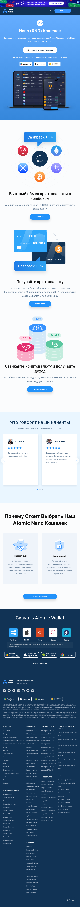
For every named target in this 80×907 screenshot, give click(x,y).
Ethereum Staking (32, 850)
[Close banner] (78, 2)
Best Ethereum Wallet (65, 806)
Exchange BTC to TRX (47, 753)
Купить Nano (40, 304)
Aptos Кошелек (31, 816)
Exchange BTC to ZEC (47, 770)
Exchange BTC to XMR (48, 737)
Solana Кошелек (31, 737)
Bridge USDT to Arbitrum (48, 797)
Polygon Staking (31, 856)
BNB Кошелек (30, 789)
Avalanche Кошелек (32, 786)
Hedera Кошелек (31, 796)
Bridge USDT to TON (47, 814)
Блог (4, 763)
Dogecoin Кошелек (32, 760)
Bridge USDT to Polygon (48, 810)
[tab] (37, 489)
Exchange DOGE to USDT (48, 763)
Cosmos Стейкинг (32, 863)
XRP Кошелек (30, 767)
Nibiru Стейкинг (31, 892)
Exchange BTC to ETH (47, 731)
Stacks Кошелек (31, 835)
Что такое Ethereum (64, 799)
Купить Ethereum (8, 797)
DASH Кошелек (31, 826)
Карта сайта (7, 780)
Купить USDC (7, 824)
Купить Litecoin (8, 817)
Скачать (63, 11)
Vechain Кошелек (32, 819)
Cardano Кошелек (32, 750)
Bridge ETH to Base (47, 784)
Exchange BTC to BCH (47, 767)
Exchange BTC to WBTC (48, 760)
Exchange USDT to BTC (48, 734)
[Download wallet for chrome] (54, 64)
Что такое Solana (63, 789)
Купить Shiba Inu (8, 827)
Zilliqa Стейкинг (31, 879)
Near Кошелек (30, 763)
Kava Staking (30, 853)
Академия (6, 767)
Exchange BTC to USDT (48, 747)
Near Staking (30, 860)
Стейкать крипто (40, 389)
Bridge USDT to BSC (47, 807)
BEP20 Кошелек (31, 812)
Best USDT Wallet (63, 809)
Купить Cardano (8, 840)
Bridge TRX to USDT (47, 820)
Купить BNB (7, 814)
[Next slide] (76, 461)
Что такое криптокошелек (66, 780)
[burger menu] (75, 11)
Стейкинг (29, 847)
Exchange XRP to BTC (47, 740)
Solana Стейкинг (31, 889)
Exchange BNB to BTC (47, 744)
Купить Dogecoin (8, 820)
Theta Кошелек (31, 757)
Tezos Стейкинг (31, 866)
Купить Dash (7, 843)
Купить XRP (7, 807)
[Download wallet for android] (26, 64)
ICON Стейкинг (31, 886)
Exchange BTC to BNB (47, 750)
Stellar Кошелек (31, 806)
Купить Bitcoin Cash (9, 804)
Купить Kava (7, 837)
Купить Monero (8, 810)
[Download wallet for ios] (40, 64)
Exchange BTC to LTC (47, 757)
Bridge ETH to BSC (46, 787)
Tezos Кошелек (31, 780)
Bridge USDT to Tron (47, 817)
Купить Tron (7, 830)
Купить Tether (7, 801)
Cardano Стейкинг (32, 882)
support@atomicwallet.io (25, 681)
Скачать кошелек (40, 596)
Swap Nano (40, 217)
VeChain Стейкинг (32, 876)
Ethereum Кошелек (32, 740)
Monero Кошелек (31, 734)
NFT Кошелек (30, 783)
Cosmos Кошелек (32, 829)
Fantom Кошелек (31, 770)
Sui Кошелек (30, 832)
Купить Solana (7, 833)
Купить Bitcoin (7, 794)
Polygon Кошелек (31, 776)
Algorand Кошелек (32, 753)
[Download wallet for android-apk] (49, 655)
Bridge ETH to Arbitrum (48, 781)
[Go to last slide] (4, 461)
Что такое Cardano (64, 803)
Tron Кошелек (30, 793)
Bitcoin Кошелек (31, 731)
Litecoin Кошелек (31, 773)
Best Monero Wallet (64, 812)
